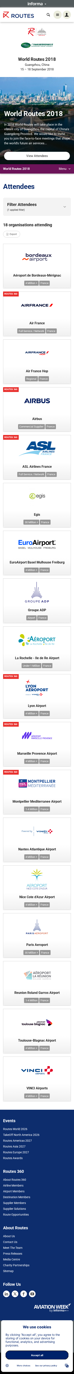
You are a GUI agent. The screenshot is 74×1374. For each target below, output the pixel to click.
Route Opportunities (16, 1214)
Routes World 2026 (15, 1129)
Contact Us (10, 1242)
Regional (31, 378)
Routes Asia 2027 (14, 1146)
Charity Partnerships (16, 1265)
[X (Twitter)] (15, 1294)
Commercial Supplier (31, 426)
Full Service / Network (31, 331)
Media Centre (11, 1259)
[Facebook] (23, 1294)
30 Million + (31, 522)
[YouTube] (32, 1294)
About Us (9, 1236)
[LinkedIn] (6, 1294)
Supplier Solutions (14, 1208)
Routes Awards (13, 1158)
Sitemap (8, 1271)
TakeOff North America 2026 (21, 1134)
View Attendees (37, 156)
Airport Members (13, 1191)
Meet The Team (12, 1247)
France (44, 283)
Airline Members (13, 1185)
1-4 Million (31, 809)
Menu (63, 169)
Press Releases (12, 1253)
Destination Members (16, 1197)
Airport (31, 617)
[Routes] (18, 15)
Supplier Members (14, 1203)
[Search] (48, 15)
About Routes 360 (14, 1179)
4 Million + (31, 283)
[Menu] (57, 15)
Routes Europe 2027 (16, 1152)
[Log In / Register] (67, 15)
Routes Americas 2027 (17, 1140)
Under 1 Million (31, 665)
